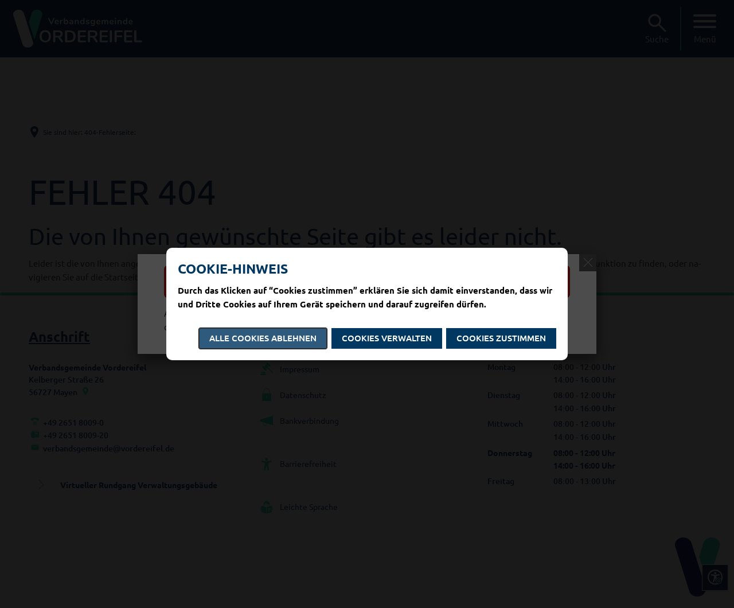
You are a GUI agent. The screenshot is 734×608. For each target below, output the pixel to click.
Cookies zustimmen (501, 338)
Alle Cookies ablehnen (263, 338)
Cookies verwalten (387, 338)
